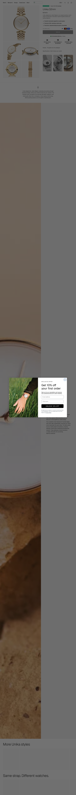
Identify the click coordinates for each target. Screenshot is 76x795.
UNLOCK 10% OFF (52, 406)
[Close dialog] (65, 379)
